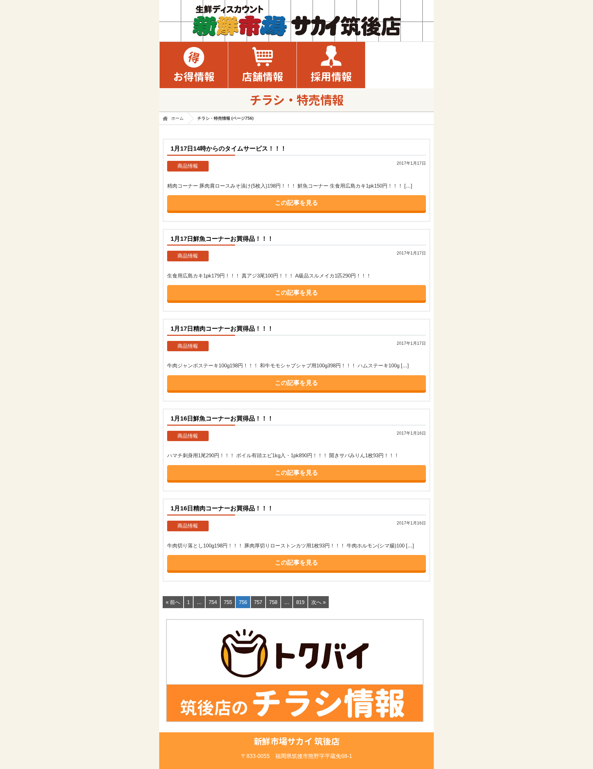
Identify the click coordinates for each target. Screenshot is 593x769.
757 (258, 602)
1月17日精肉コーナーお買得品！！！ (222, 328)
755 (228, 602)
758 (273, 602)
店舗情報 (262, 77)
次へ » (318, 602)
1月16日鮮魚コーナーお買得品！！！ (222, 418)
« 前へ (173, 602)
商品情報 (187, 166)
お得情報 (193, 77)
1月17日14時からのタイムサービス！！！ (229, 148)
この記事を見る (296, 202)
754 (213, 602)
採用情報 (331, 77)
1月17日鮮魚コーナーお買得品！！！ (222, 238)
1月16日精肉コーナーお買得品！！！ (222, 508)
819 (300, 602)
